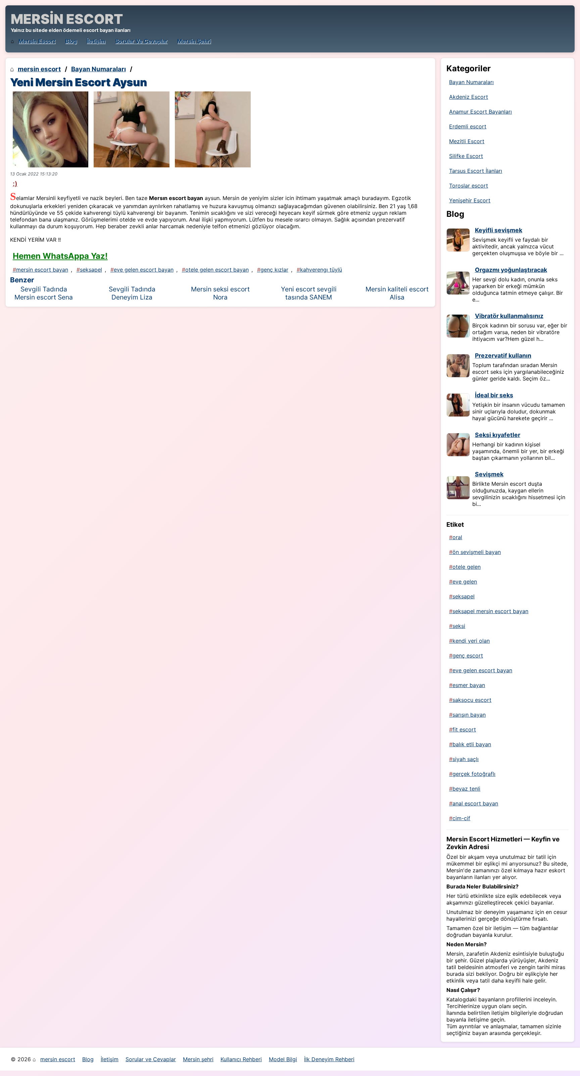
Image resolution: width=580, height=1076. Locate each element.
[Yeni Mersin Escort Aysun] (51, 129)
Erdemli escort (467, 126)
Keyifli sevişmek (498, 230)
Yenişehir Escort (469, 200)
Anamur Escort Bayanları (480, 111)
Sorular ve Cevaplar (141, 41)
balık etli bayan (471, 744)
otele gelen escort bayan (217, 269)
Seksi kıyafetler (497, 434)
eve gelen (464, 581)
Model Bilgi (283, 1059)
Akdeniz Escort (468, 96)
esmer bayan (468, 685)
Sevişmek (489, 474)
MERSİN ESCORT (67, 19)
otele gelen (466, 566)
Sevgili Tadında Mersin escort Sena (43, 293)
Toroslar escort (468, 185)
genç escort (467, 655)
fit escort (464, 729)
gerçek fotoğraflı (473, 773)
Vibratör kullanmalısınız (509, 315)
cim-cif (461, 818)
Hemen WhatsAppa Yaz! (60, 256)
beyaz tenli (466, 788)
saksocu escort (471, 699)
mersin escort (36, 41)
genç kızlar (274, 269)
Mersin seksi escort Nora (220, 293)
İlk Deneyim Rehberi (329, 1059)
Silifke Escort (466, 156)
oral (457, 537)
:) (15, 184)
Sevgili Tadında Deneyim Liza (132, 293)
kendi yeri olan (471, 640)
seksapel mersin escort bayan (490, 611)
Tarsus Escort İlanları (475, 170)
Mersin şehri (194, 41)
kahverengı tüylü (321, 269)
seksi (458, 626)
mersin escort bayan (42, 269)
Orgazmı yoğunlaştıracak (511, 269)
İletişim (96, 41)
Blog (71, 41)
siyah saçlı (465, 759)
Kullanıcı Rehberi (241, 1059)
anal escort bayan (475, 803)
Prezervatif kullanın (503, 355)
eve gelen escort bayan (144, 269)
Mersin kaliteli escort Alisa (397, 293)
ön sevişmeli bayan (476, 552)
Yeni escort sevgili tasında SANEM (309, 293)
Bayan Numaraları (98, 69)
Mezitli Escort (466, 141)
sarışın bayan (469, 714)
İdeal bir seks (494, 395)
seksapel (91, 269)
